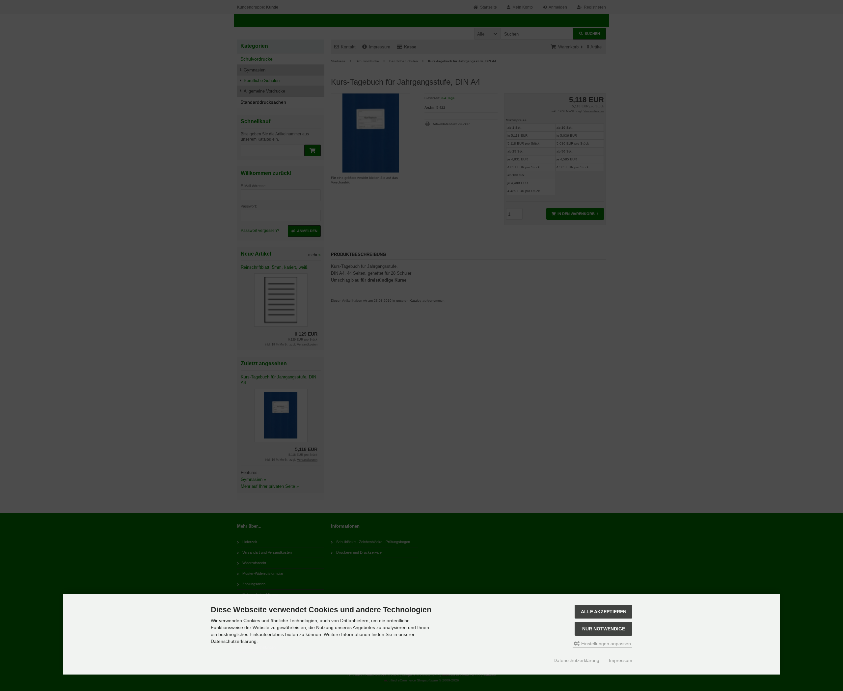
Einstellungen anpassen (605, 643)
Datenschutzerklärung (576, 660)
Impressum (620, 660)
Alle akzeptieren (603, 611)
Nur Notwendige (603, 628)
